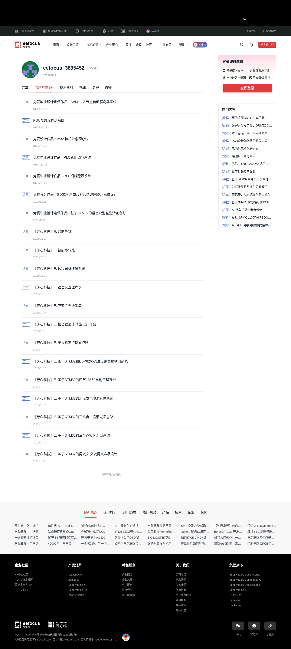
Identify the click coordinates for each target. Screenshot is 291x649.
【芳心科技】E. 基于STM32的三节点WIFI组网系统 (71, 435)
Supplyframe (27, 31)
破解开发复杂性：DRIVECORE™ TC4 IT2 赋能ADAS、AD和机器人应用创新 (247, 125)
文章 (25, 87)
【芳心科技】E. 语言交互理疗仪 (57, 287)
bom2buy (73, 579)
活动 (182, 44)
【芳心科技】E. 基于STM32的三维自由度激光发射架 (73, 417)
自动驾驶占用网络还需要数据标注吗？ (40, 543)
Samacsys (235, 600)
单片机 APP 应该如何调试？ (66, 525)
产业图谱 (127, 574)
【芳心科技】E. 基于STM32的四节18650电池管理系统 (74, 380)
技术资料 (66, 87)
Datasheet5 (87, 31)
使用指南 (181, 590)
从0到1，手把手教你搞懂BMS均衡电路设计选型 (247, 225)
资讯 (56, 44)
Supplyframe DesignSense (245, 574)
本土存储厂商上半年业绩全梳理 (247, 133)
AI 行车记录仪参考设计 (242, 210)
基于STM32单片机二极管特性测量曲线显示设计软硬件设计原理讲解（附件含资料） (247, 179)
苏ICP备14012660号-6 (66, 639)
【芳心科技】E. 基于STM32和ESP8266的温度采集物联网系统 (80, 361)
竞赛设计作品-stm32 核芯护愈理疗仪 (61, 139)
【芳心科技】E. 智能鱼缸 (52, 231)
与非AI (155, 31)
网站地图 (181, 600)
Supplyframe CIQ (78, 590)
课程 (139, 44)
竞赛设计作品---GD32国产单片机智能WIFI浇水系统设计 (75, 194)
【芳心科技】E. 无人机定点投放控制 (60, 343)
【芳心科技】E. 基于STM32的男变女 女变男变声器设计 (75, 454)
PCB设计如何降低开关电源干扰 (247, 140)
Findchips (132, 31)
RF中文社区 (21, 574)
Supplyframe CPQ (239, 590)
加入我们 (181, 584)
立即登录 (247, 88)
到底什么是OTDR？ (127, 537)
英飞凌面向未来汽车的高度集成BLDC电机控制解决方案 (247, 117)
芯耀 (110, 31)
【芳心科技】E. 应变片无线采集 (57, 306)
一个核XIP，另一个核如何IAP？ (102, 543)
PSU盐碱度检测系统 (48, 120)
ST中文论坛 (21, 590)
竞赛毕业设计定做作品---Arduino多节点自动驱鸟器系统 (75, 102)
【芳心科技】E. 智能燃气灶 (54, 250)
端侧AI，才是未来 (238, 156)
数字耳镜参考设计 (239, 171)
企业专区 (165, 44)
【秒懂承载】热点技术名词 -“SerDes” (239, 525)
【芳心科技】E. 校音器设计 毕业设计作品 (64, 324)
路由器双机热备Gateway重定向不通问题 (75, 531)
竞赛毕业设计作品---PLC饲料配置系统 (62, 176)
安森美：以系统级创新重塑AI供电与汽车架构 (247, 194)
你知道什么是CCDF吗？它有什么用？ (106, 531)
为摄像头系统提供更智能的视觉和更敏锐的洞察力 (247, 187)
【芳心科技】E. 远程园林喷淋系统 (59, 269)
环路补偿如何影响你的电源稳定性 (203, 543)
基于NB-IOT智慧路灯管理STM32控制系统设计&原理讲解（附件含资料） (247, 202)
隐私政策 (181, 605)
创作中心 (269, 44)
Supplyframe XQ (57, 31)
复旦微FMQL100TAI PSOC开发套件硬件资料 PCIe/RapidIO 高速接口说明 (247, 217)
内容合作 (127, 590)
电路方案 (44, 87)
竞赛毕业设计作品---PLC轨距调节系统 (62, 157)
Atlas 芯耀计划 (76, 595)
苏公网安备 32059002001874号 (99, 639)
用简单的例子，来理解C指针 (233, 543)
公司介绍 (181, 574)
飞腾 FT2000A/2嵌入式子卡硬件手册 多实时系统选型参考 (247, 163)
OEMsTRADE (237, 595)
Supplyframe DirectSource (244, 584)
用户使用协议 (183, 595)
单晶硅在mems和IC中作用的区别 (170, 531)
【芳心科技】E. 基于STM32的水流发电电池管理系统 (73, 398)
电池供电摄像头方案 (240, 148)
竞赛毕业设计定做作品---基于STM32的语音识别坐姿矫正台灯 (79, 213)
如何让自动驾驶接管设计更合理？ (136, 543)
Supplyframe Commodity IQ (245, 579)
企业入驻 (127, 579)
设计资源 (73, 44)
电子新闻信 (128, 595)
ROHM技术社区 (24, 579)
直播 (128, 44)
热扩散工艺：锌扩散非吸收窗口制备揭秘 (41, 525)
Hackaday (235, 605)
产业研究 (112, 44)
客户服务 (127, 584)
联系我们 (181, 579)
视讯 (82, 87)
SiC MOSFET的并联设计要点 (167, 537)
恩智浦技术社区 (24, 584)
